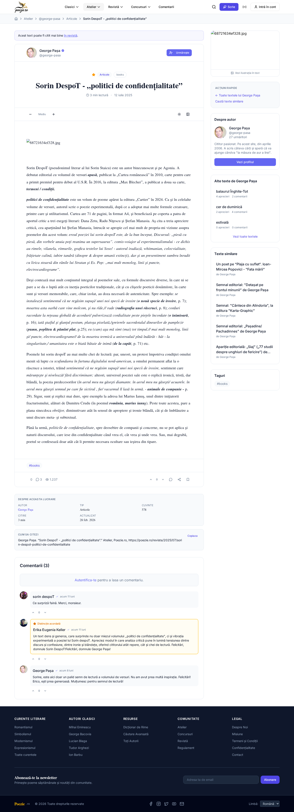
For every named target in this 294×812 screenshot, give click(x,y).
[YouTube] (174, 804)
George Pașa (25, 509)
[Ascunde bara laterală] (188, 114)
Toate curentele (25, 754)
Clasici (70, 7)
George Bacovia (80, 734)
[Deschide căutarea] (214, 7)
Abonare (270, 779)
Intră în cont (267, 7)
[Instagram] (158, 804)
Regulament (186, 748)
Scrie (231, 7)
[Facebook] (151, 804)
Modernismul (23, 741)
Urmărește (182, 52)
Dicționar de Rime (135, 727)
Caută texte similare (229, 101)
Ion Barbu (75, 754)
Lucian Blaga (78, 741)
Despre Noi (240, 727)
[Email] (182, 804)
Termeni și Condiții (245, 741)
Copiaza (192, 535)
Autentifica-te (85, 580)
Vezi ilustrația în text (247, 72)
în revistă (70, 35)
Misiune (237, 734)
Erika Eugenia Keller (49, 630)
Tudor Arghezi (79, 748)
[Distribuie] (179, 479)
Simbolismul (22, 734)
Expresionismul (24, 748)
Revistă (113, 7)
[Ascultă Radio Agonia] (244, 7)
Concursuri (139, 7)
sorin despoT (43, 596)
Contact (237, 754)
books (120, 74)
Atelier (91, 7)
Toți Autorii (130, 741)
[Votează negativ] (163, 479)
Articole (71, 18)
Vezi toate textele (245, 236)
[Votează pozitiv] (151, 479)
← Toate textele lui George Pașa (237, 95)
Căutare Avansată (136, 734)
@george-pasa (49, 18)
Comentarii (166, 7)
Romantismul (23, 727)
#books (34, 465)
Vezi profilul (245, 162)
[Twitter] (166, 804)
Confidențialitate (243, 748)
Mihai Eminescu (80, 727)
